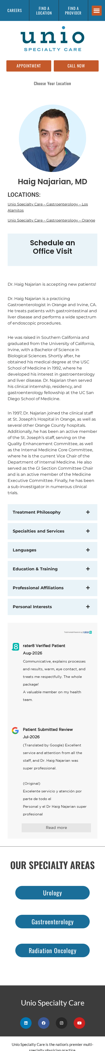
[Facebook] (43, 1023)
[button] (97, 11)
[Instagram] (61, 1023)
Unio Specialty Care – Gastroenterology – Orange (51, 220)
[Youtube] (79, 1023)
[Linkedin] (26, 1023)
